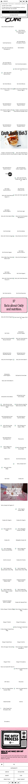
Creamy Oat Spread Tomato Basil (21, 580)
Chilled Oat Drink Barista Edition (21, 354)
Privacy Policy (7, 779)
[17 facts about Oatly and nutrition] (14, 305)
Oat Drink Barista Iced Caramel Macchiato (7, 417)
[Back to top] (2, 764)
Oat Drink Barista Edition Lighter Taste (21, 168)
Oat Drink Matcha (7, 83)
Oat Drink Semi (6, 231)
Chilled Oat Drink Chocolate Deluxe (7, 354)
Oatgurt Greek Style (7, 642)
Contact (7, 775)
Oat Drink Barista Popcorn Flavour (21, 104)
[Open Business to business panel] (23, 1)
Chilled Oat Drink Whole (7, 396)
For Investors (21, 771)
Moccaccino (21, 439)
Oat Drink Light (21, 211)
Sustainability (14, 768)
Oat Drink (7, 333)
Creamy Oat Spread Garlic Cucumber (7, 601)
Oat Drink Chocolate (21, 293)
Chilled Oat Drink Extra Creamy (21, 396)
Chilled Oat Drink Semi (21, 375)
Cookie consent (21, 779)
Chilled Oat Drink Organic (7, 375)
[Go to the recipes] (14, 139)
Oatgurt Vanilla (21, 642)
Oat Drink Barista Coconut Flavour (7, 104)
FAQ (14, 764)
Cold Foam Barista (7, 42)
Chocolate (21, 681)
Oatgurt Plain (7, 661)
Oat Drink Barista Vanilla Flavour (7, 168)
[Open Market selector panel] (26, 1)
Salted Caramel (6, 701)
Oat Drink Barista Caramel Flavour (21, 125)
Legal (21, 775)
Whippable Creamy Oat (21, 540)
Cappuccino (7, 458)
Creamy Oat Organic (6, 520)
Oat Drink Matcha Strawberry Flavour (21, 42)
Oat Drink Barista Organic (7, 211)
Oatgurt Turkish (7, 622)
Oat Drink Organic (21, 273)
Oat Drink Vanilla (7, 293)
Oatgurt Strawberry (21, 622)
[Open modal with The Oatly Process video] (14, 740)
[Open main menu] (1, 1)
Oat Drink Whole (21, 231)
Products (6, 1)
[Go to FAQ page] (20, 1)
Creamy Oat (21, 478)
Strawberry (7, 721)
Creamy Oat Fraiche (21, 560)
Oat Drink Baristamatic (21, 64)
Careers (7, 771)
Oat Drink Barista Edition (7, 189)
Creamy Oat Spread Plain (21, 602)
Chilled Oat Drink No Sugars (21, 332)
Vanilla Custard (7, 560)
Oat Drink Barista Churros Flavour (7, 125)
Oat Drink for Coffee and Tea (21, 189)
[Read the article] (14, 492)
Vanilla (21, 701)
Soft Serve (6, 681)
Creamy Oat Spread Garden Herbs (7, 580)
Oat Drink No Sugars (7, 252)
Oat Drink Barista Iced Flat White (21, 417)
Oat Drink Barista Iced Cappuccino (7, 438)
